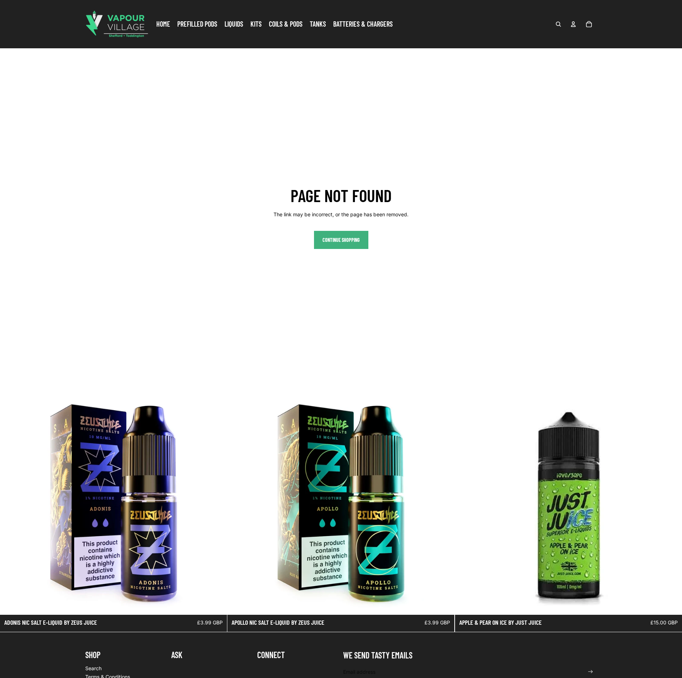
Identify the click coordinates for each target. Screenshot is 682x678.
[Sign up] (590, 672)
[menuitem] (163, 24)
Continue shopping (341, 240)
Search (93, 668)
